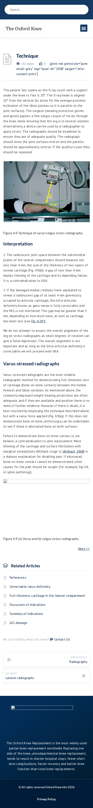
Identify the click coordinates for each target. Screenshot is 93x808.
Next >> (84, 549)
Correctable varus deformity (30, 587)
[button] (83, 28)
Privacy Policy (46, 799)
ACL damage (18, 623)
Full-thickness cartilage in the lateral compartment (47, 596)
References (18, 577)
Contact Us (62, 639)
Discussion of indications (28, 605)
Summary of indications (26, 614)
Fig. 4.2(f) (38, 321)
